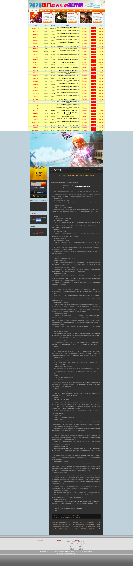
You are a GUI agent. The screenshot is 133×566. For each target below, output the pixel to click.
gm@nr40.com (38, 230)
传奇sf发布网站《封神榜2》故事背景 (59, 528)
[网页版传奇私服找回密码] (42, 188)
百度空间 (76, 182)
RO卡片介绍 (81, 541)
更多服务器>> (44, 200)
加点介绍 (81, 548)
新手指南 (99, 169)
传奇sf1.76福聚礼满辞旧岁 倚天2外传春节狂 (85, 528)
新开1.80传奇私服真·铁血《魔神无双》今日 (85, 522)
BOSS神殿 (81, 546)
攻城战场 (81, 549)
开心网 (72, 182)
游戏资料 (52, 135)
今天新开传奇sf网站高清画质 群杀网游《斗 (61, 526)
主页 (91, 169)
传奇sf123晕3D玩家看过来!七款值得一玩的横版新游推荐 (67, 515)
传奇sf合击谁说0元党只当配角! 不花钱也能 (61, 530)
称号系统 (72, 548)
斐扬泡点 (72, 549)
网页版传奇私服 (66, 136)
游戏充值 (89, 135)
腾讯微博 (69, 182)
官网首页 (34, 135)
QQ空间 (55, 182)
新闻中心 (43, 135)
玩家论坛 (98, 135)
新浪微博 (59, 182)
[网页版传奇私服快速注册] (34, 188)
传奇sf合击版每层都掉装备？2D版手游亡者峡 (85, 530)
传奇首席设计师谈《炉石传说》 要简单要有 (85, 524)
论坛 (40, 232)
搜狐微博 (63, 182)
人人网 (66, 182)
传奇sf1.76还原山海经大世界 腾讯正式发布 (61, 522)
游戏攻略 (80, 135)
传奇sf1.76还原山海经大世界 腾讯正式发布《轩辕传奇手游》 (68, 517)
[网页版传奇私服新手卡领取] (38, 192)
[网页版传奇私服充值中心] (38, 196)
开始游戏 (38, 172)
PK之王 (72, 546)
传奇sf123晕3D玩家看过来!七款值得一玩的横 (61, 524)
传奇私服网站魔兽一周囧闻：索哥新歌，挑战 (85, 526)
